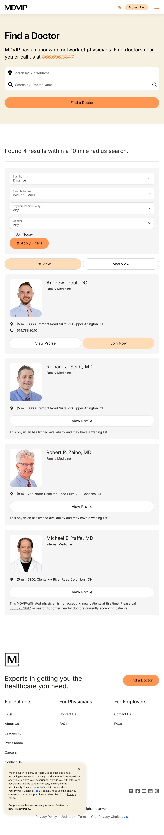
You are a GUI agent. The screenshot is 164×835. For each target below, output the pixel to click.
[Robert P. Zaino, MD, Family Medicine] (26, 468)
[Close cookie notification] (79, 769)
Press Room (14, 743)
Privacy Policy (22, 808)
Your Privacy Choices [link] (107, 817)
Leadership (13, 733)
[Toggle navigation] (156, 7)
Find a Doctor (82, 103)
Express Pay (136, 7)
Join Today (24, 234)
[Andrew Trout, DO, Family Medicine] (26, 298)
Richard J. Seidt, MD (69, 367)
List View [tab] (43, 264)
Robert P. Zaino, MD (68, 452)
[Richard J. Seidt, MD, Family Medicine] (26, 382)
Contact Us (13, 762)
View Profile (45, 343)
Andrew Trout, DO (66, 283)
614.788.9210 (27, 330)
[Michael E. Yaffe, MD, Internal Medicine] (26, 553)
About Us (12, 724)
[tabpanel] (82, 444)
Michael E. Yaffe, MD (69, 538)
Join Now (119, 343)
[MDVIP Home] (18, 7)
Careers (11, 752)
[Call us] (120, 7)
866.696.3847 (57, 57)
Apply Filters (31, 243)
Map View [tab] (121, 264)
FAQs (8, 714)
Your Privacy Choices (20, 790)
